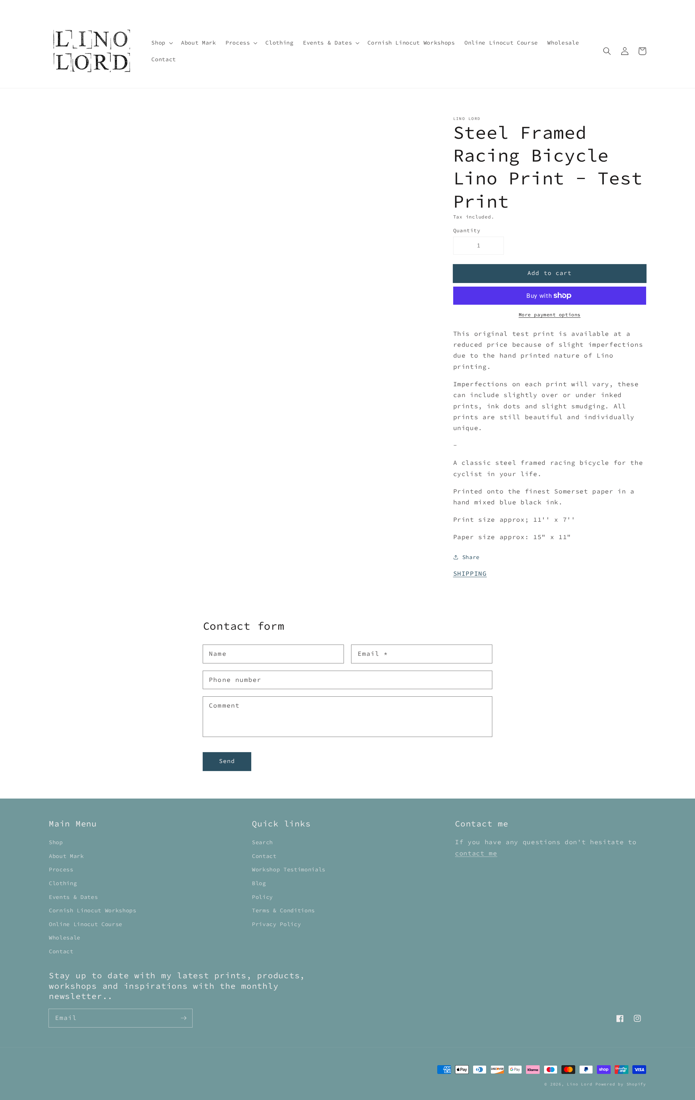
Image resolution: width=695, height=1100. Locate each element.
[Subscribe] (183, 1017)
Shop (56, 842)
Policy (262, 896)
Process (61, 869)
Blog (259, 883)
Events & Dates (73, 896)
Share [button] (471, 556)
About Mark (66, 856)
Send (227, 761)
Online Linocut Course (85, 924)
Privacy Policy (276, 924)
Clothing (63, 883)
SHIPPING (470, 573)
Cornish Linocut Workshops (92, 910)
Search (262, 842)
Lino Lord (579, 1084)
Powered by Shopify (620, 1084)
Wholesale (64, 937)
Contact (61, 951)
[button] (161, 42)
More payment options (550, 315)
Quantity (467, 230)
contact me (476, 853)
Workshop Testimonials (288, 869)
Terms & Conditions (283, 910)
